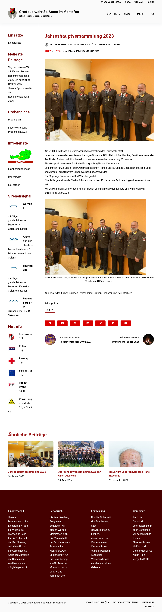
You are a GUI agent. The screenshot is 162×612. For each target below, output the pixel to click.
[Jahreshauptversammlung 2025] (30, 454)
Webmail (138, 2)
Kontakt (149, 607)
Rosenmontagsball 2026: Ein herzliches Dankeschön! (19, 80)
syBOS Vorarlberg (111, 2)
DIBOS (128, 2)
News (127, 13)
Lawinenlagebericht (19, 168)
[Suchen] (153, 14)
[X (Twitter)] (62, 323)
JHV (49, 310)
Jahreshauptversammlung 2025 (27, 471)
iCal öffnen (14, 184)
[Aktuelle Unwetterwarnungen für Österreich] (20, 155)
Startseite (113, 13)
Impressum (148, 602)
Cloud (150, 2)
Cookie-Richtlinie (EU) (97, 602)
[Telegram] (100, 323)
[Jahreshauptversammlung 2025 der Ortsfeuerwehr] (81, 454)
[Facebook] (50, 323)
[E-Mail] (126, 323)
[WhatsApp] (113, 323)
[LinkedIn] (88, 323)
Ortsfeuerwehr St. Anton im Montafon (49, 12)
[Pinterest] (75, 323)
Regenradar (14, 176)
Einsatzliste (14, 42)
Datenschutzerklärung (125, 602)
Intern (117, 44)
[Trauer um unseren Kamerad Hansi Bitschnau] (131, 454)
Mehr (140, 13)
